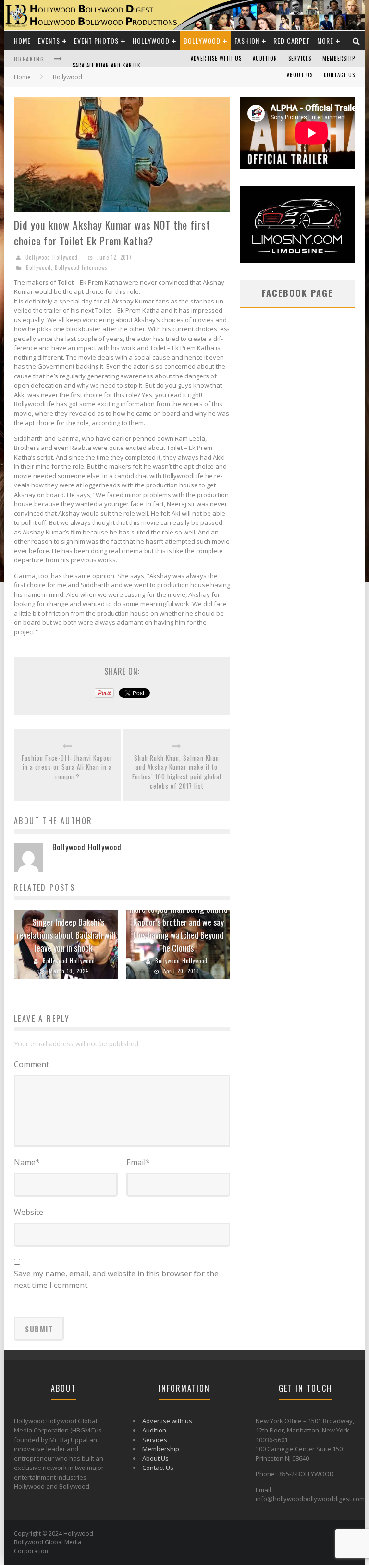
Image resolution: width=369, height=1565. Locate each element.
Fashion (246, 41)
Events (49, 41)
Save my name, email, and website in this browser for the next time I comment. (116, 1279)
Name (27, 1162)
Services (299, 58)
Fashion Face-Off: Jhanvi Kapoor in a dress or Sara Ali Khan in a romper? (67, 767)
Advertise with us (216, 58)
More (325, 41)
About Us (300, 75)
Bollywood (202, 41)
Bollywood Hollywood (51, 257)
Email (138, 1162)
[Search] (356, 40)
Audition (265, 58)
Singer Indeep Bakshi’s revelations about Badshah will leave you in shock (66, 935)
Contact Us (339, 75)
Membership (338, 58)
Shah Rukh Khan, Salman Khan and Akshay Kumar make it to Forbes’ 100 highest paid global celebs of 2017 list (176, 772)
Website (28, 1212)
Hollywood (151, 41)
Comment (31, 1064)
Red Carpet (291, 41)
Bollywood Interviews (81, 267)
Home (22, 41)
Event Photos (96, 41)
